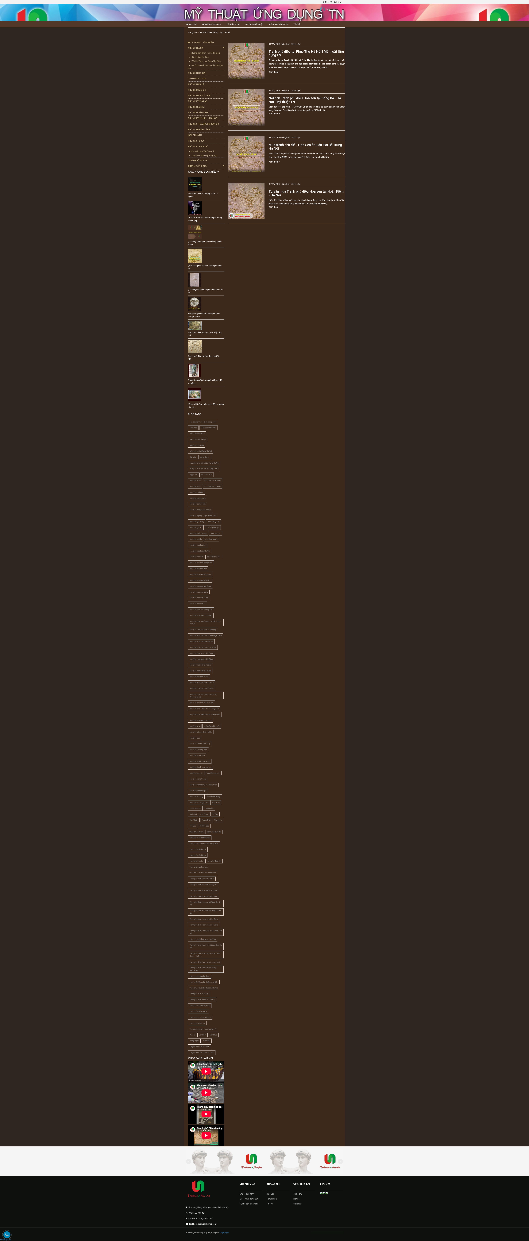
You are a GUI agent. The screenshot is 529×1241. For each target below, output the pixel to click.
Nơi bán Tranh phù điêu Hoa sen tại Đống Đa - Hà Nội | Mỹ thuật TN (305, 100)
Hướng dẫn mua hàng (249, 1204)
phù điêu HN (215, 533)
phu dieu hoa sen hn (198, 604)
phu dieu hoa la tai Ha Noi (200, 551)
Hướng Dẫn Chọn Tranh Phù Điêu (205, 53)
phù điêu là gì (195, 726)
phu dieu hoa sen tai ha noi (200, 665)
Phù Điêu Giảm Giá (197, 90)
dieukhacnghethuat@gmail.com (202, 1224)
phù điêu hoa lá (211, 539)
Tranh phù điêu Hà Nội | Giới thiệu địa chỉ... (205, 334)
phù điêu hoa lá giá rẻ (198, 545)
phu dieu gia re (213, 521)
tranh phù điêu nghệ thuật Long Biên (204, 982)
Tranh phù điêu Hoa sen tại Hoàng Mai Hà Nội (203, 969)
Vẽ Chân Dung (233, 24)
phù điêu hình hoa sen (198, 533)
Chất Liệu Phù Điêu (197, 166)
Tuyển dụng (272, 1199)
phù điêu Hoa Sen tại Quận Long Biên (204, 709)
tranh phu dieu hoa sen (199, 867)
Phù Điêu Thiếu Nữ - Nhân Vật (203, 118)
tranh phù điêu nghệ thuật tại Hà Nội (204, 988)
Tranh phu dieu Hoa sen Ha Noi (202, 879)
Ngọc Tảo (193, 475)
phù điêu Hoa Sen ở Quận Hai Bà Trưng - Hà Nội (205, 622)
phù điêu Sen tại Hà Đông (200, 744)
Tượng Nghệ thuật (254, 24)
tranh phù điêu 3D (214, 832)
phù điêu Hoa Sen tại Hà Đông (201, 659)
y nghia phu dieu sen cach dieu (202, 1052)
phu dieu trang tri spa (198, 791)
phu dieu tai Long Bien (198, 750)
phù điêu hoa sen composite (201, 563)
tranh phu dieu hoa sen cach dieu (203, 873)
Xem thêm (274, 72)
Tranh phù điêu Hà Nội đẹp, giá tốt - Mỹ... (204, 357)
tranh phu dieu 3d (196, 832)
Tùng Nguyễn (224, 1233)
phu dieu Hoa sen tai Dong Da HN (203, 647)
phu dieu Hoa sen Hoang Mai (201, 610)
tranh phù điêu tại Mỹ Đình (200, 1005)
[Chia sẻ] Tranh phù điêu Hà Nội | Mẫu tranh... (205, 243)
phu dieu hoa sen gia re (199, 592)
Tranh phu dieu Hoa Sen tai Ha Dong (204, 919)
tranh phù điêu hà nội (198, 855)
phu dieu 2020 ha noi (212, 480)
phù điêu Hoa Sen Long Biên (201, 615)
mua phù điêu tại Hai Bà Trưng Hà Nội (204, 469)
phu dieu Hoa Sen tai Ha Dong (201, 653)
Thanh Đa (218, 820)
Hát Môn (193, 457)
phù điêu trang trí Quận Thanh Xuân (203, 785)
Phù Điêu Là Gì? (195, 48)
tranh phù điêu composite (200, 838)
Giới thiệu (297, 1204)
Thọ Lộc (193, 826)
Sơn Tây (215, 814)
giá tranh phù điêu (197, 445)
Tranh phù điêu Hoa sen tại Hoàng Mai (205, 962)
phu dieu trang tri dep (198, 779)
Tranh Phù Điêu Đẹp (211, 24)
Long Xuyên (204, 457)
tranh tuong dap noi (197, 1023)
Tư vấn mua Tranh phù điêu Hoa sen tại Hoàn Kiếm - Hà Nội (306, 193)
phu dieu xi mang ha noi (199, 802)
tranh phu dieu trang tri (198, 1011)
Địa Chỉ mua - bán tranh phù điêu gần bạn (205, 66)
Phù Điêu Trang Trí (197, 146)
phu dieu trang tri (196, 773)
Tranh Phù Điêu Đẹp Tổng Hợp (204, 155)
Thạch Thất (206, 820)
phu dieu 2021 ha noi (212, 486)
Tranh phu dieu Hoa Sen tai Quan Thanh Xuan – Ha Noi (205, 954)
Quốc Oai (193, 814)
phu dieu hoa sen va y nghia (200, 720)
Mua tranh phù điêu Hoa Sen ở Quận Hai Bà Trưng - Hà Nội (306, 146)
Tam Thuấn (194, 820)
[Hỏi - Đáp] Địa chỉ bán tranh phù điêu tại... (205, 267)
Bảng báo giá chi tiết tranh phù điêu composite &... (204, 315)
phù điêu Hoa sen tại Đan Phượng (203, 630)
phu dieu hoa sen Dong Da (200, 574)
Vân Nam (202, 1035)
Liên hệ (297, 24)
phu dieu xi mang (196, 796)
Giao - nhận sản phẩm (249, 1199)
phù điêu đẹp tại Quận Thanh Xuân (203, 516)
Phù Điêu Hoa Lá (196, 84)
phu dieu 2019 (206, 475)
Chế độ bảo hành (247, 1194)
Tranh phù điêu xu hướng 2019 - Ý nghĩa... (203, 195)
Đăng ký (337, 2)
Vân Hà (192, 1035)
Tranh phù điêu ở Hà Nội (199, 994)
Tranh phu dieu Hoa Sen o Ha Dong (203, 896)
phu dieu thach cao (197, 755)
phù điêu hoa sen (214, 557)
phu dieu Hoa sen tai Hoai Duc (202, 682)
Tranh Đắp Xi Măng (197, 79)
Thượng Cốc (204, 826)
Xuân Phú (206, 1041)
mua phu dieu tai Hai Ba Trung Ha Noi (204, 463)
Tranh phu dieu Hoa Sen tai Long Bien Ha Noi (206, 946)
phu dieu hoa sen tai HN (199, 677)
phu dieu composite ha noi (200, 510)
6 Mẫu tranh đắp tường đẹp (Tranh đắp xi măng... (205, 381)
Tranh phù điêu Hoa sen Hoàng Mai (203, 890)
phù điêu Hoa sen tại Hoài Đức (202, 688)
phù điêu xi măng (213, 796)
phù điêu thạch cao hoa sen (200, 767)
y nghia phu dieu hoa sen (199, 1047)
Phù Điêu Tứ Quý (196, 141)
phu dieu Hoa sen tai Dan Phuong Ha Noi (206, 635)
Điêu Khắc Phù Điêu (197, 434)
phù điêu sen (195, 738)
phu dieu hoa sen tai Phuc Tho (201, 703)
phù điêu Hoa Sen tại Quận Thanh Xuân (205, 714)
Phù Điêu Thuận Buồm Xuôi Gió (203, 124)
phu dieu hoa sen (196, 557)
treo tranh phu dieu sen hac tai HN (203, 1029)
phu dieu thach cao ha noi (200, 761)
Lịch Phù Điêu (195, 135)
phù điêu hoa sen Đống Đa (200, 580)
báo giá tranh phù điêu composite (203, 422)
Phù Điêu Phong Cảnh (199, 129)
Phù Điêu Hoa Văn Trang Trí (203, 151)
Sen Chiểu (204, 814)
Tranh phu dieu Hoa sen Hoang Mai (203, 885)
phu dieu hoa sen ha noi (199, 598)
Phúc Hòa (216, 802)
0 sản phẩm (331, 9)
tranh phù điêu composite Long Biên (204, 843)
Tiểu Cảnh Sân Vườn (278, 24)
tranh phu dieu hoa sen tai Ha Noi (203, 939)
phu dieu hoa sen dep (198, 568)
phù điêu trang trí (213, 773)
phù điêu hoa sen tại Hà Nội (200, 671)
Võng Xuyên (194, 1041)
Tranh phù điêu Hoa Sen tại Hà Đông (204, 925)
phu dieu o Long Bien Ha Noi (201, 732)
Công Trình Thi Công (200, 57)
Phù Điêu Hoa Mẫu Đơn (199, 96)
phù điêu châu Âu (196, 492)
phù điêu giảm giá (212, 527)
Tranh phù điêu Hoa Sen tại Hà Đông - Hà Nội (206, 932)
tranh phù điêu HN (214, 861)
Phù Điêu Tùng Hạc (197, 101)
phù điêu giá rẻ (195, 527)
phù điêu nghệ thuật (212, 726)
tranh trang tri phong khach (200, 1017)
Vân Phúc (213, 1035)
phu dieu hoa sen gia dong (200, 586)
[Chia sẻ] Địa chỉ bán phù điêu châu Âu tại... (205, 291)
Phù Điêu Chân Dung (198, 113)
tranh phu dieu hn (196, 861)
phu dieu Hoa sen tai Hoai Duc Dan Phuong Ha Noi (203, 695)
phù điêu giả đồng (197, 521)
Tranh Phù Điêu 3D (197, 160)
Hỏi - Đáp (270, 1194)
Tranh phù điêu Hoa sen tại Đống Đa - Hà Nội (206, 903)
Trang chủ (191, 24)
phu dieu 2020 (195, 480)
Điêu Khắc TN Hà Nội (198, 439)
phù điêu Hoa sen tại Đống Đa (201, 641)
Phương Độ (209, 808)
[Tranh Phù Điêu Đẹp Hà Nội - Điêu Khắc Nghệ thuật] (211, 1189)
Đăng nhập (327, 2)
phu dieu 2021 (195, 486)
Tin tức (270, 1204)
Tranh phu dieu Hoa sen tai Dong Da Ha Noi (205, 911)
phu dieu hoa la (196, 539)
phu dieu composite (198, 498)
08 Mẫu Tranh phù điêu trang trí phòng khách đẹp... (205, 219)
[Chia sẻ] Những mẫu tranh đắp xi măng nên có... (206, 405)
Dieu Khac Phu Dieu (208, 428)
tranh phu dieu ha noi (198, 849)
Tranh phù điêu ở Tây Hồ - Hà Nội (202, 1000)
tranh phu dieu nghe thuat (200, 976)
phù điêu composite (198, 504)
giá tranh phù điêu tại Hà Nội (201, 451)
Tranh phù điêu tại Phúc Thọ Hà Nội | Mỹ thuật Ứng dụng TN (306, 53)
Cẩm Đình (193, 428)
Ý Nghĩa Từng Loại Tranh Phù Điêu (206, 61)
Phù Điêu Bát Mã (196, 107)
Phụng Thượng (195, 808)
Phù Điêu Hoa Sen (196, 73)
